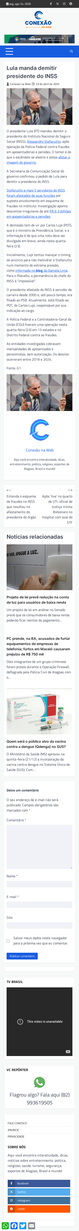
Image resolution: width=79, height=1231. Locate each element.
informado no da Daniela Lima (41, 270)
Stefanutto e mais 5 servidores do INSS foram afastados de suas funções (36, 193)
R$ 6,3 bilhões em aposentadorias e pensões (39, 214)
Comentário (16, 820)
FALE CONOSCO (17, 1123)
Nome (12, 876)
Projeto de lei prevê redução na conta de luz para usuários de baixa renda (38, 599)
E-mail (13, 896)
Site (10, 917)
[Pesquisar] (71, 51)
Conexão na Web (20, 84)
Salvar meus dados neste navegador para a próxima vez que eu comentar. (40, 940)
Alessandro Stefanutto (44, 141)
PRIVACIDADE (16, 1136)
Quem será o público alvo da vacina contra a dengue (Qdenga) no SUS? (36, 744)
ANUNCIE (13, 1130)
